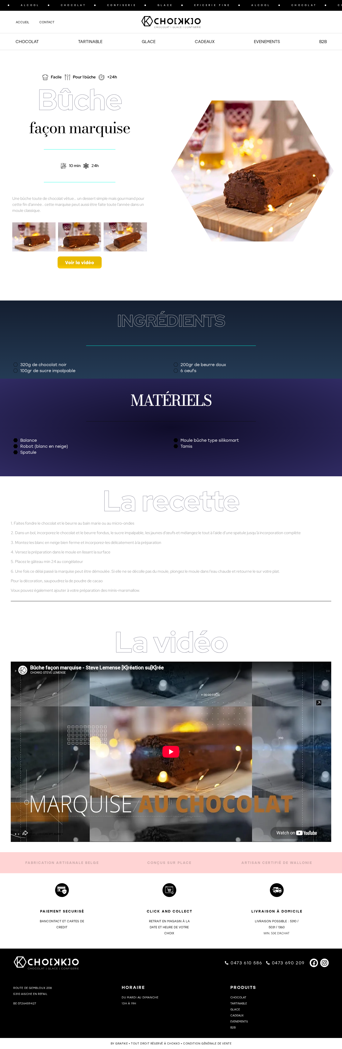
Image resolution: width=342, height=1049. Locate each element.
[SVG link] (171, 22)
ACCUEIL (22, 22)
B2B (323, 41)
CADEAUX (205, 41)
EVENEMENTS (267, 41)
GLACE (148, 41)
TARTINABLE (90, 41)
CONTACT (46, 22)
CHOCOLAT (27, 41)
